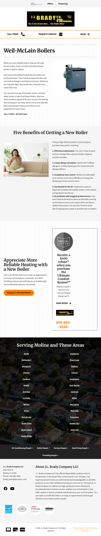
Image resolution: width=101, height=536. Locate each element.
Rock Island (26, 430)
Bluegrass (26, 366)
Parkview (75, 410)
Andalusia (74, 353)
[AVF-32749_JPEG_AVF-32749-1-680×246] (50, 11)
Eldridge (26, 391)
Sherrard (74, 430)
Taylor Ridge (26, 436)
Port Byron (26, 417)
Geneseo (74, 391)
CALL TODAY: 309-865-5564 (15, 114)
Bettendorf (26, 360)
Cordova (26, 379)
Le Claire (26, 398)
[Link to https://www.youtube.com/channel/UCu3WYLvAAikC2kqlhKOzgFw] (12, 488)
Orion (26, 410)
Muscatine (74, 404)
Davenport (74, 379)
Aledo (26, 353)
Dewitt (26, 385)
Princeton (74, 417)
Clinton (26, 372)
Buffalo (74, 366)
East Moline (74, 385)
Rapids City (74, 423)
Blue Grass (74, 360)
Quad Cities (27, 423)
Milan (74, 398)
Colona (74, 372)
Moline (26, 404)
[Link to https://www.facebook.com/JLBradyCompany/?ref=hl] (5, 488)
